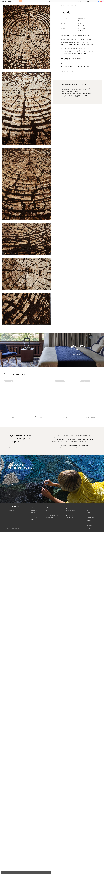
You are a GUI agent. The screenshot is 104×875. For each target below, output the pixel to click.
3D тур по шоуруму (70, 510)
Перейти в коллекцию (76, 354)
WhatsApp (66, 97)
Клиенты (88, 510)
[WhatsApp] (70, 71)
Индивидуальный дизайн (51, 520)
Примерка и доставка (71, 519)
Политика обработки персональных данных (90, 526)
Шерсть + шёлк (34, 517)
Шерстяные (33, 514)
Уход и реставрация (70, 520)
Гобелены (31, 1)
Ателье (44, 1)
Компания (58, 1)
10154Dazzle (40, 416)
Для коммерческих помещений (52, 508)
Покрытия (38, 1)
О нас (88, 508)
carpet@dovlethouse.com (15, 492)
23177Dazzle (91, 416)
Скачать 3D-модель (85, 66)
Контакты (64, 1)
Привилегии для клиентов (90, 518)
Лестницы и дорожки (50, 517)
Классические (34, 510)
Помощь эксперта (68, 66)
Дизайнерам (89, 514)
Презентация (14, 494)
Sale (20, 1)
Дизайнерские (34, 512)
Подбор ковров (69, 517)
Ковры (25, 1)
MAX (76, 97)
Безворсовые (34, 519)
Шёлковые (33, 515)
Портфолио (50, 1)
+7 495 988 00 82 (87, 1)
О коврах (68, 508)
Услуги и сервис (69, 515)
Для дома (48, 510)
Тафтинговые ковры (50, 519)
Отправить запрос (66, 99)
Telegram (72, 97)
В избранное (83, 63)
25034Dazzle (65, 416)
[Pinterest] (73, 71)
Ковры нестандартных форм (52, 515)
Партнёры (89, 512)
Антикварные (34, 521)
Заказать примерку (69, 63)
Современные (34, 508)
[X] (65, 71)
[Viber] (68, 71)
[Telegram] (62, 71)
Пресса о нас (90, 515)
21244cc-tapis (14, 416)
